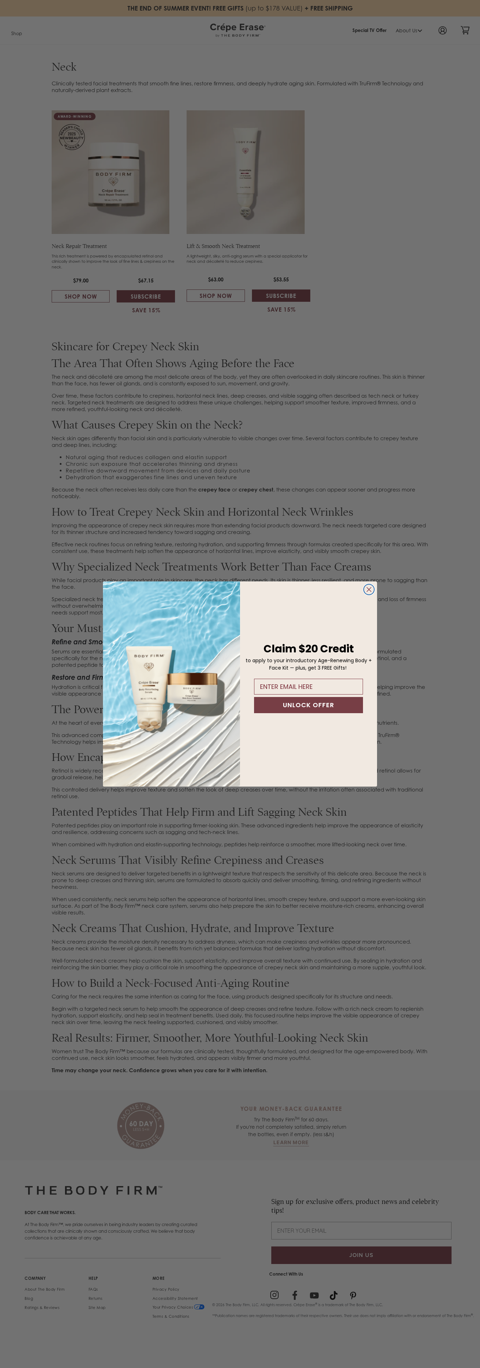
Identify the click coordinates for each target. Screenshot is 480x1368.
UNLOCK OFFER (308, 705)
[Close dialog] (369, 589)
